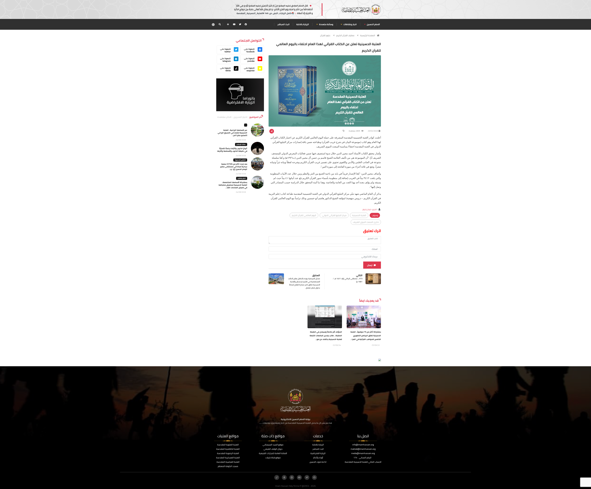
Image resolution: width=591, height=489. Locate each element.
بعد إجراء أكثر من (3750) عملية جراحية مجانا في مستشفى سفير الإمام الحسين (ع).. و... (233, 166)
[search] (220, 24)
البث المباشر (283, 24)
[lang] (213, 24)
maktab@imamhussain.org (363, 449)
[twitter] (240, 24)
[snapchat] (284, 477)
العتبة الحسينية (359, 215)
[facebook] (245, 24)
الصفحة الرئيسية (367, 35)
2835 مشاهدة (355, 131)
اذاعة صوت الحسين (318, 462)
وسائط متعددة (326, 24)
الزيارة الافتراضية (318, 453)
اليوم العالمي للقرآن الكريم (304, 215)
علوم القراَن (325, 35)
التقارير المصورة (240, 159)
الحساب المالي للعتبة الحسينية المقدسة (363, 462)
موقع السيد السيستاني (273, 445)
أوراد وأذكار (318, 458)
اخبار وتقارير (242, 178)
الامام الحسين (373, 24)
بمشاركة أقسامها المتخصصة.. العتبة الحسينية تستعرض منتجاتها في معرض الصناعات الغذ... (233, 185)
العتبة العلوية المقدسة (228, 445)
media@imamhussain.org (363, 453)
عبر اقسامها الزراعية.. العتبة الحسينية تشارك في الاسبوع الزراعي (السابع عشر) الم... (232, 132)
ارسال (369, 265)
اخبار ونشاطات (350, 24)
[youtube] (234, 24)
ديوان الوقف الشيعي (272, 449)
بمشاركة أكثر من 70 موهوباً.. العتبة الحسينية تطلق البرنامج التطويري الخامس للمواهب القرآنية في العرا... (365, 335)
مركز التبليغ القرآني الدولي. (334, 215)
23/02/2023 (373, 131)
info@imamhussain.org (363, 445)
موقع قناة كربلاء (273, 458)
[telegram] (291, 477)
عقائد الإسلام (241, 144)
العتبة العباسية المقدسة (228, 462)
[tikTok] (276, 477)
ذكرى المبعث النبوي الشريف (366, 222)
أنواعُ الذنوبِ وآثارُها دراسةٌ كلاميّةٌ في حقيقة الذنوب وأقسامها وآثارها (232, 150)
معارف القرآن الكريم (345, 35)
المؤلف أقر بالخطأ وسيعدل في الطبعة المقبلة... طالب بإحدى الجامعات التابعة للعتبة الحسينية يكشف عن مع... (326, 335)
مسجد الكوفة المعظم (228, 466)
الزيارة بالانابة (302, 24)
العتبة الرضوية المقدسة (228, 453)
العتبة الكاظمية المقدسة (228, 449)
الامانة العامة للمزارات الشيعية (273, 453)
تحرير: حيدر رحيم (369, 209)
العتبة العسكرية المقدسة (228, 458)
